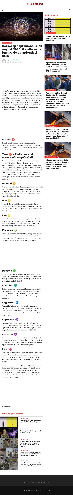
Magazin (39, 482)
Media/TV (32, 482)
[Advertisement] (22, 77)
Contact (46, 482)
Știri (25, 482)
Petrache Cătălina (14, 60)
